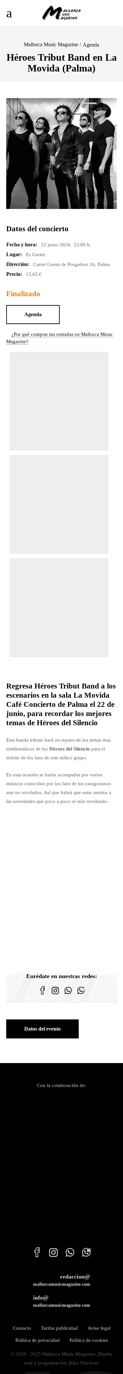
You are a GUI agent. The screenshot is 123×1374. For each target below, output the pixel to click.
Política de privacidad (37, 1340)
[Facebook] (42, 994)
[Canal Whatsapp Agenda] (81, 994)
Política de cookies (89, 1340)
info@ (61, 1301)
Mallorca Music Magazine (51, 44)
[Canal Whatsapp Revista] (68, 994)
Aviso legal (99, 1328)
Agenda (91, 45)
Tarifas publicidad (59, 1328)
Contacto (22, 1328)
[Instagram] (55, 994)
